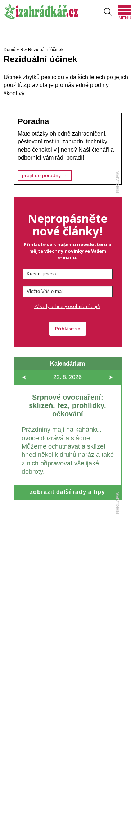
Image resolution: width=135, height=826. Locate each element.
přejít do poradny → (44, 175)
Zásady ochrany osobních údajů (67, 306)
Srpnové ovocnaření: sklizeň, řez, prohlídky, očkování (67, 405)
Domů (9, 49)
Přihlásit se (67, 328)
